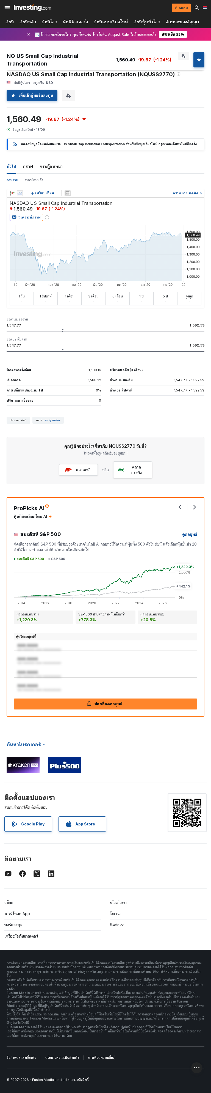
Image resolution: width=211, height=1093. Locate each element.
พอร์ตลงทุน (13, 924)
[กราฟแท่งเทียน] (12, 193)
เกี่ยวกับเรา (118, 902)
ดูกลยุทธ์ (189, 534)
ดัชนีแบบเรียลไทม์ (111, 22)
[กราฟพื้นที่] (20, 193)
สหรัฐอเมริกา (52, 420)
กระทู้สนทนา (51, 166)
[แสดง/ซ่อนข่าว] (68, 193)
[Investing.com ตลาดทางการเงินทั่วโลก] (32, 7)
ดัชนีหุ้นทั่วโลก (147, 22)
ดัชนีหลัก (28, 22)
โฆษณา (115, 913)
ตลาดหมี (83, 469)
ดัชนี (9, 22)
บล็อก (8, 902)
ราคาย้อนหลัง (34, 180)
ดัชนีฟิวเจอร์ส (75, 22)
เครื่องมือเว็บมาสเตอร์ (21, 936)
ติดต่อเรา (117, 924)
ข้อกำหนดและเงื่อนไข (21, 1057)
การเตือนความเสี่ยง (101, 1057)
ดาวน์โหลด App (17, 913)
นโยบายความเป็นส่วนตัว (62, 1057)
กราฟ (28, 166)
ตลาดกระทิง (136, 470)
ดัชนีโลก (49, 22)
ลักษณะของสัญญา (182, 22)
